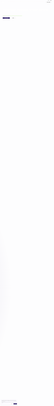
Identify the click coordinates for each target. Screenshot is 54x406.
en (48, 0)
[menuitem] (51, 0)
